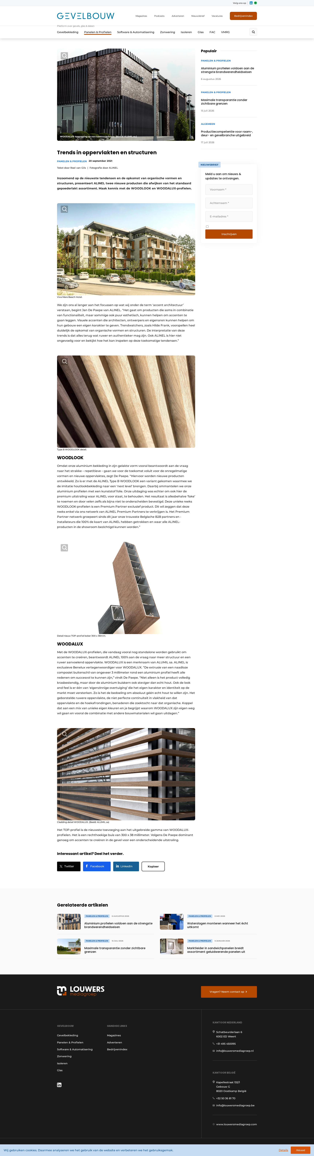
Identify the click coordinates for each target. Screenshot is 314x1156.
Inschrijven (229, 234)
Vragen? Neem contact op (227, 991)
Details (283, 1150)
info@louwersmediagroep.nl (235, 1050)
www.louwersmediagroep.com (236, 1124)
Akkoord (300, 1150)
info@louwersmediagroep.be (235, 1105)
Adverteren (178, 16)
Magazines (141, 16)
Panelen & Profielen (97, 32)
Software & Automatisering (135, 32)
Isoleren (186, 32)
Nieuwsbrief (197, 16)
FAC (212, 32)
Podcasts (159, 16)
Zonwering (167, 32)
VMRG (225, 32)
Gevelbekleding (67, 32)
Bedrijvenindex (243, 15)
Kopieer (153, 866)
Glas (201, 32)
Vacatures (217, 16)
